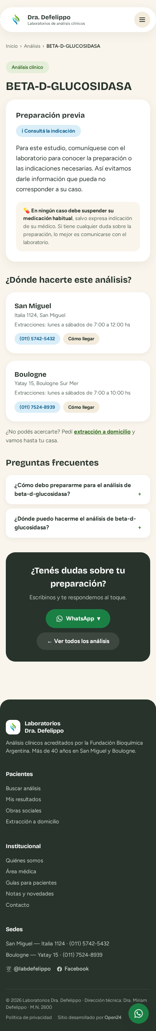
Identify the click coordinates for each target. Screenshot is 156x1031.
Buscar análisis (23, 788)
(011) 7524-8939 (37, 407)
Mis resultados (23, 799)
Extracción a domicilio (32, 821)
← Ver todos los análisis (78, 641)
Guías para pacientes (31, 882)
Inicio (12, 46)
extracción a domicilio (102, 431)
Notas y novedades (30, 893)
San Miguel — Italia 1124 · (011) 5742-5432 (57, 943)
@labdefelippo (32, 968)
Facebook (77, 968)
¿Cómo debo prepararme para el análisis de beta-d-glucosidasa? (78, 489)
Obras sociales (23, 810)
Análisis (32, 46)
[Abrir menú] (142, 20)
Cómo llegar (81, 338)
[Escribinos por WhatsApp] (138, 1013)
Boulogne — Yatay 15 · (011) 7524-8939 (54, 955)
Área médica (21, 871)
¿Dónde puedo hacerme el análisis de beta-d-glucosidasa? (78, 523)
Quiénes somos (24, 860)
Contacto (17, 905)
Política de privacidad (29, 1017)
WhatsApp (83, 618)
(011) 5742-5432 (37, 338)
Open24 (113, 1017)
